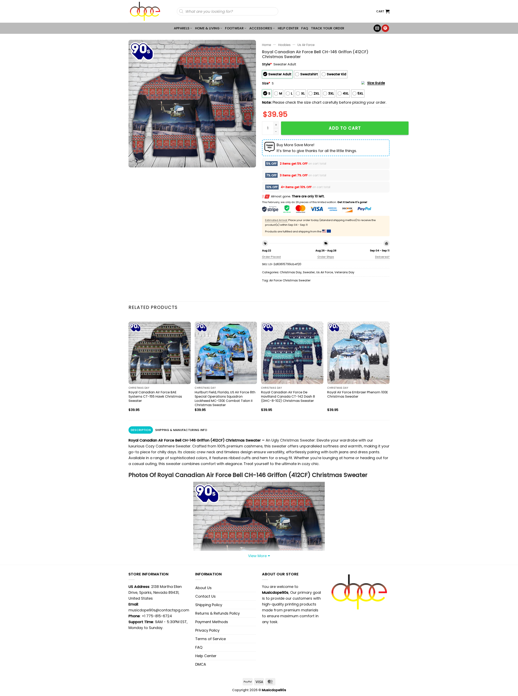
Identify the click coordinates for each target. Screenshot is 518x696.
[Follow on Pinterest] (385, 28)
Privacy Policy (207, 630)
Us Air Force (306, 45)
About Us (203, 587)
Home (266, 45)
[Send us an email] (377, 28)
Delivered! (382, 257)
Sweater (309, 272)
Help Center (288, 28)
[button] (383, 11)
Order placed (271, 257)
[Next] (389, 367)
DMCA (200, 664)
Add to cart (345, 128)
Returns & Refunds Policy (217, 613)
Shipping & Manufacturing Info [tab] (181, 430)
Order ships (325, 257)
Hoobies (284, 45)
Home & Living (207, 28)
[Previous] (129, 367)
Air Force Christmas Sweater (290, 280)
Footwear (234, 28)
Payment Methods (211, 621)
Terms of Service (210, 638)
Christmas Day (290, 272)
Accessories (260, 28)
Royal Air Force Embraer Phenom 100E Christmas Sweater (357, 394)
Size (266, 83)
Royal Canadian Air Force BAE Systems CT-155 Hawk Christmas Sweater (155, 396)
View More (257, 555)
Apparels (182, 28)
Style (267, 64)
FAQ (304, 28)
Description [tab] (141, 430)
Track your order (327, 28)
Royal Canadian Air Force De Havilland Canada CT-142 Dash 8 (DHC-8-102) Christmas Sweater (288, 396)
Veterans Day (344, 272)
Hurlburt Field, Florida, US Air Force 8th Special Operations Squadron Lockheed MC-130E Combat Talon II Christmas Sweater (225, 398)
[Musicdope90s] (146, 11)
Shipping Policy (208, 604)
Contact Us (205, 596)
